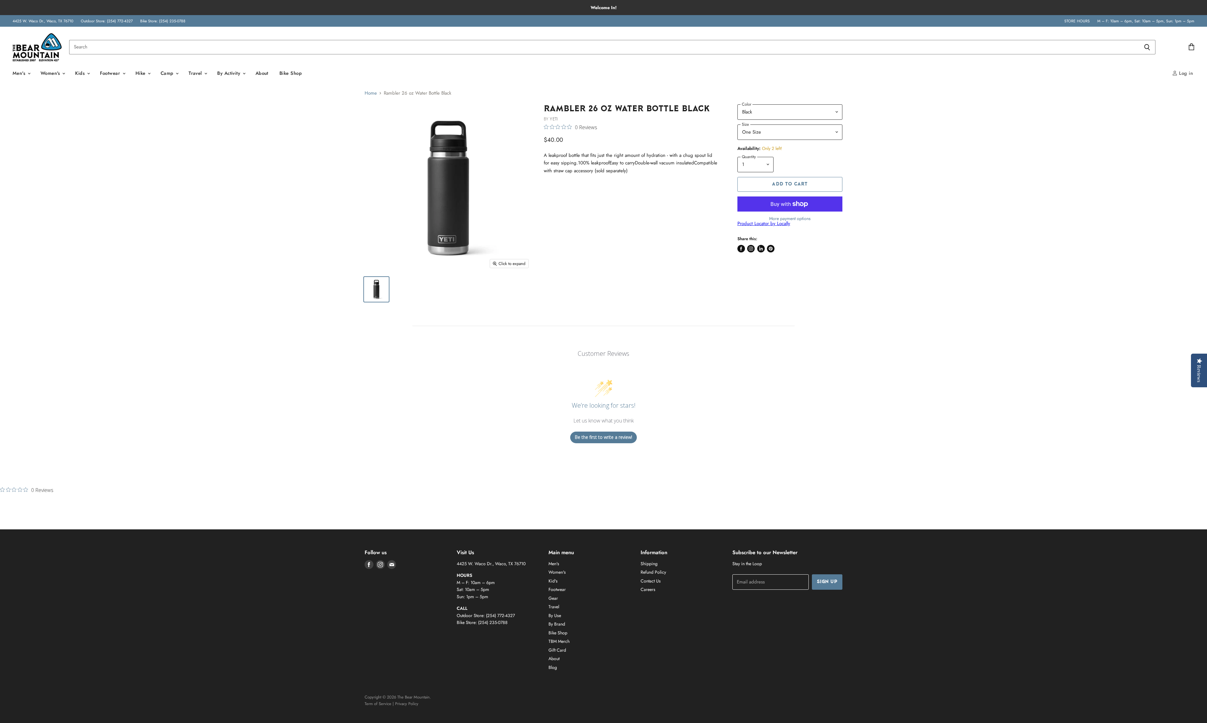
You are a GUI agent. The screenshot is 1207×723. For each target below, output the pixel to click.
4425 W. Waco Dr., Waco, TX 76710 (43, 21)
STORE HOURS (1077, 21)
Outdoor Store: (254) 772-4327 (107, 21)
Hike (141, 73)
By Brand (556, 624)
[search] (604, 47)
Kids (80, 73)
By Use (554, 615)
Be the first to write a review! (603, 437)
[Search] (1147, 47)
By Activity (229, 73)
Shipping (649, 563)
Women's (51, 73)
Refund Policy (653, 572)
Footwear (111, 73)
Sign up (827, 582)
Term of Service (378, 704)
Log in (1185, 73)
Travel (196, 73)
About (262, 73)
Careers (648, 589)
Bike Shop (290, 73)
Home (371, 93)
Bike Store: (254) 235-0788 (162, 21)
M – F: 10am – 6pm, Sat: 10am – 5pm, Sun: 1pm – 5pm (1145, 21)
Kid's (553, 581)
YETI (554, 119)
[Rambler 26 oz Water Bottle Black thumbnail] (376, 289)
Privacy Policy (406, 704)
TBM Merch (559, 641)
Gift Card (557, 650)
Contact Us (651, 581)
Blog (552, 667)
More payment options (790, 218)
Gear (553, 598)
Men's (20, 73)
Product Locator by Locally (763, 223)
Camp (168, 73)
